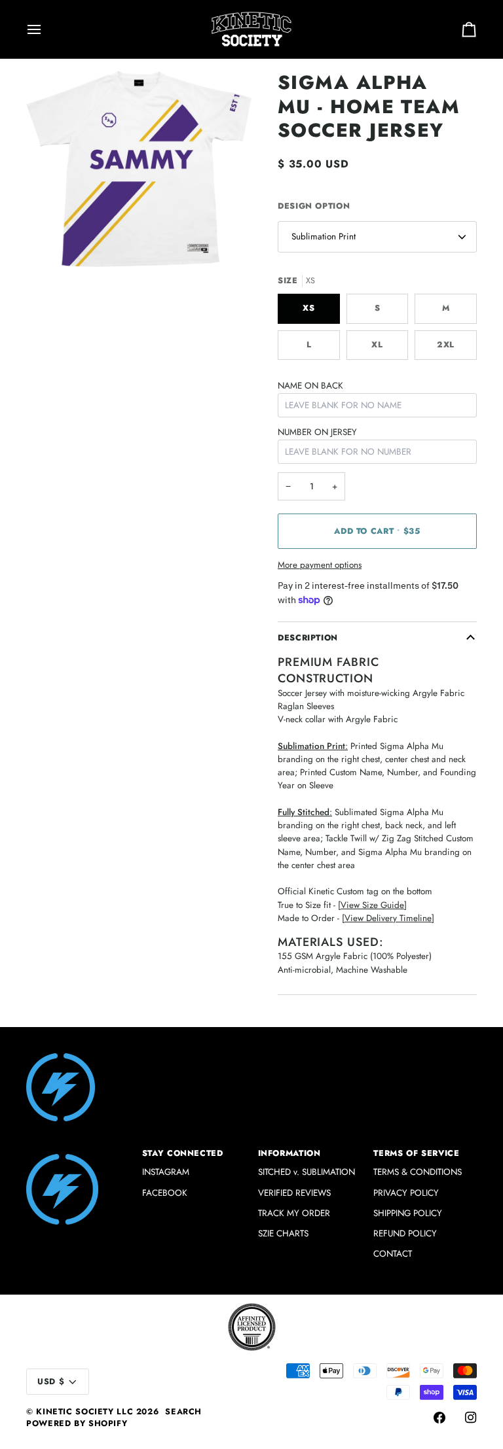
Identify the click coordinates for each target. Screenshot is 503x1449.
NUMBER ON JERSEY (317, 432)
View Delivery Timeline (388, 918)
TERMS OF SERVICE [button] (416, 1153)
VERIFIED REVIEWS (294, 1193)
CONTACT (392, 1254)
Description (308, 638)
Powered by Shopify (76, 1423)
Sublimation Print (323, 236)
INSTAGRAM (165, 1172)
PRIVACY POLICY (406, 1193)
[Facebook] (439, 1417)
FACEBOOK (164, 1193)
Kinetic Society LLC (84, 1412)
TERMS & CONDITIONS (417, 1172)
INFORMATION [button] (289, 1153)
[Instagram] (471, 1417)
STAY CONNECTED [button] (182, 1153)
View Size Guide (372, 905)
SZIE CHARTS (283, 1233)
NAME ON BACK (310, 385)
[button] (78, 1150)
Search (183, 1412)
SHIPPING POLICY (407, 1213)
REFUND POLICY (405, 1233)
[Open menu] (45, 29)
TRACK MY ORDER (294, 1213)
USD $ (50, 1382)
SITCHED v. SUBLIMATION (306, 1172)
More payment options (320, 565)
